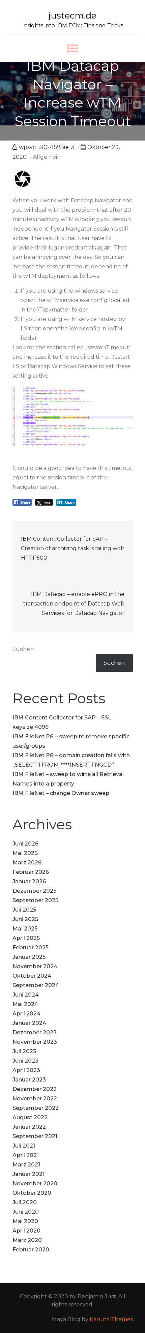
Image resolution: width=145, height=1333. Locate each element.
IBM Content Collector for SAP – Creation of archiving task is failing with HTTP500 (72, 548)
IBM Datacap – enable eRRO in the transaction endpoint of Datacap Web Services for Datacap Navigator (73, 603)
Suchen (23, 649)
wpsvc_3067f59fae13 (46, 147)
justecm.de (72, 15)
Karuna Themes (111, 1319)
